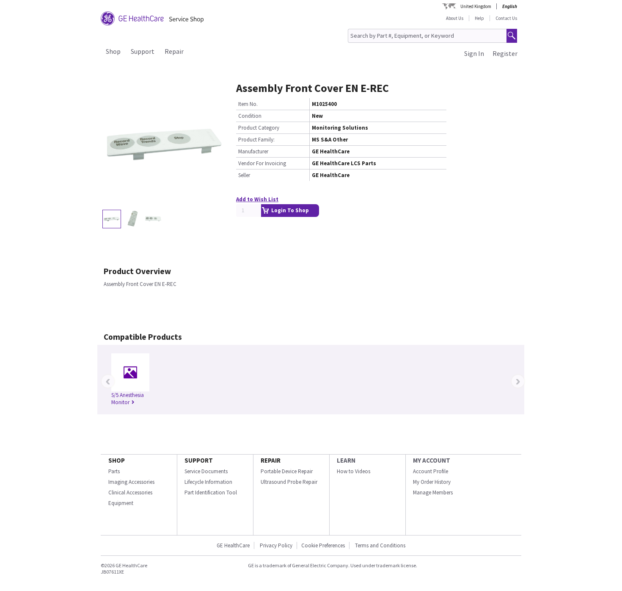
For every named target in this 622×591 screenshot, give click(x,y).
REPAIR (271, 460)
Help (479, 18)
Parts (114, 471)
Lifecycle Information (208, 482)
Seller (244, 175)
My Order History (432, 482)
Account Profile (430, 471)
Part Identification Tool (210, 492)
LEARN (346, 460)
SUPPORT (198, 460)
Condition (249, 115)
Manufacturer (253, 151)
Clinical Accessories (130, 492)
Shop (113, 51)
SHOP (116, 460)
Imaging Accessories (131, 482)
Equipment (120, 503)
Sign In (474, 53)
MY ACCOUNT (431, 460)
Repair (174, 51)
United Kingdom (475, 6)
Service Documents (206, 471)
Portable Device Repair (287, 471)
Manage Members (433, 492)
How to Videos (353, 471)
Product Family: (256, 139)
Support (142, 51)
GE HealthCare (233, 545)
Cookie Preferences (323, 545)
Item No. (248, 104)
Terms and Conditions (380, 545)
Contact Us (506, 18)
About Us (454, 18)
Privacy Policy (275, 545)
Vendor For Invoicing (262, 163)
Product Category (258, 127)
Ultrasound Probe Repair (289, 482)
